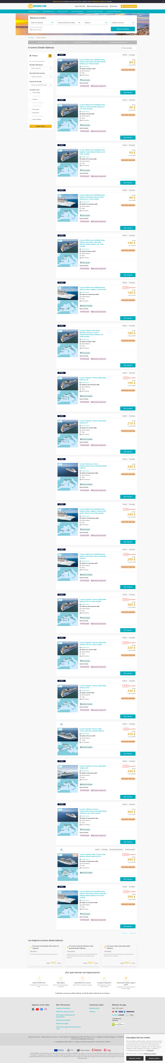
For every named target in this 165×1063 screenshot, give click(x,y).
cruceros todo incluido (95, 11)
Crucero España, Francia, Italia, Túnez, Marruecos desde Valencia (92, 730)
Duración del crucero (37, 73)
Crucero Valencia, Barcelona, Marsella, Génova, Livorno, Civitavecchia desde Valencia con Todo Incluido (91, 333)
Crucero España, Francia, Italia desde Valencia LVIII (93, 687)
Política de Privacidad (63, 1020)
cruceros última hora (114, 11)
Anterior (125, 933)
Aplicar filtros (40, 126)
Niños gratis (35, 109)
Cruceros (31, 37)
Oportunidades (36, 119)
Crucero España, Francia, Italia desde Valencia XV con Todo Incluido (93, 600)
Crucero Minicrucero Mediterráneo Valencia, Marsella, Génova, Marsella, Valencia (93, 556)
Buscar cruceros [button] (123, 29)
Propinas (34, 99)
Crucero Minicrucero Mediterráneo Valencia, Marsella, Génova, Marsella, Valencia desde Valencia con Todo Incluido (93, 894)
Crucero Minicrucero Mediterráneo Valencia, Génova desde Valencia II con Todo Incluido (92, 107)
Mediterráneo (85, 66)
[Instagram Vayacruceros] (45, 1010)
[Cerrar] (163, 1)
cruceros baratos (77, 11)
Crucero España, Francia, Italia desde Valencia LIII (93, 379)
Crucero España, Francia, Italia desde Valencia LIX (93, 767)
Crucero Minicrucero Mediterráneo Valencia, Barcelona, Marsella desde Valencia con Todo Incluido (92, 62)
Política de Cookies (62, 1023)
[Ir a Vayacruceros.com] (37, 6)
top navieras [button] (47, 11)
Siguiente (132, 933)
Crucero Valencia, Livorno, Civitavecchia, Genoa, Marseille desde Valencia (93, 466)
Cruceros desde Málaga (45, 42)
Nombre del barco (36, 65)
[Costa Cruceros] (61, 724)
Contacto (92, 1011)
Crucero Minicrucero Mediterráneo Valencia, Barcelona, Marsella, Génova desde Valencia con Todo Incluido (92, 243)
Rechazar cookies (135, 1058)
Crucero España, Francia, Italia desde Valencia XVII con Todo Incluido (93, 643)
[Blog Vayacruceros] (33, 1010)
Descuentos (35, 113)
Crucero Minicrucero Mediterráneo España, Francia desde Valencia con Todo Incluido (92, 152)
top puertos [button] (61, 11)
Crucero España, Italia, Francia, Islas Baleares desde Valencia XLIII (92, 855)
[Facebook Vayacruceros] (41, 1010)
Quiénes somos (94, 1008)
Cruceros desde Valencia (81, 42)
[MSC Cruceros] (61, 55)
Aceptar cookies (154, 1058)
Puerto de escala (36, 82)
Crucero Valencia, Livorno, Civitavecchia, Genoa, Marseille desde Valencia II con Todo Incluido (93, 811)
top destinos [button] (32, 11)
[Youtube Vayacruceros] (37, 1010)
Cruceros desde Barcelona (117, 42)
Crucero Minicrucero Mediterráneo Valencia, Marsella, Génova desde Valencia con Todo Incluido (92, 197)
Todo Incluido (36, 92)
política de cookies (150, 1053)
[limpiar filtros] (50, 55)
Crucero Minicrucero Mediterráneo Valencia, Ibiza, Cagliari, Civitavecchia (93, 288)
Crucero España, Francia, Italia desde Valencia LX (93, 422)
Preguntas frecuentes (63, 1008)
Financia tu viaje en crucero (65, 1011)
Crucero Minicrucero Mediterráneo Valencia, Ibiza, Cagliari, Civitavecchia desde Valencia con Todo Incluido (93, 511)
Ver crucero (128, 92)
